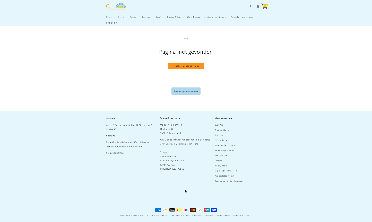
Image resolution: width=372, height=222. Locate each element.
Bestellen (219, 135)
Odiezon (129, 215)
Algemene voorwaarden (226, 170)
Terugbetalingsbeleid (159, 215)
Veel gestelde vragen (224, 176)
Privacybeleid (175, 215)
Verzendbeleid (209, 215)
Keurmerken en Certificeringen (229, 181)
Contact (218, 160)
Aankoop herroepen (186, 91)
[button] (110, 17)
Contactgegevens (224, 215)
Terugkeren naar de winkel (186, 65)
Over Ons (219, 125)
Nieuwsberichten (115, 152)
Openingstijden (222, 130)
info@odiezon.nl (176, 160)
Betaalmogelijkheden (225, 150)
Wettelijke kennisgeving (242, 215)
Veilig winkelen (222, 155)
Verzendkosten (222, 140)
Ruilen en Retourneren (225, 145)
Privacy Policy (221, 165)
